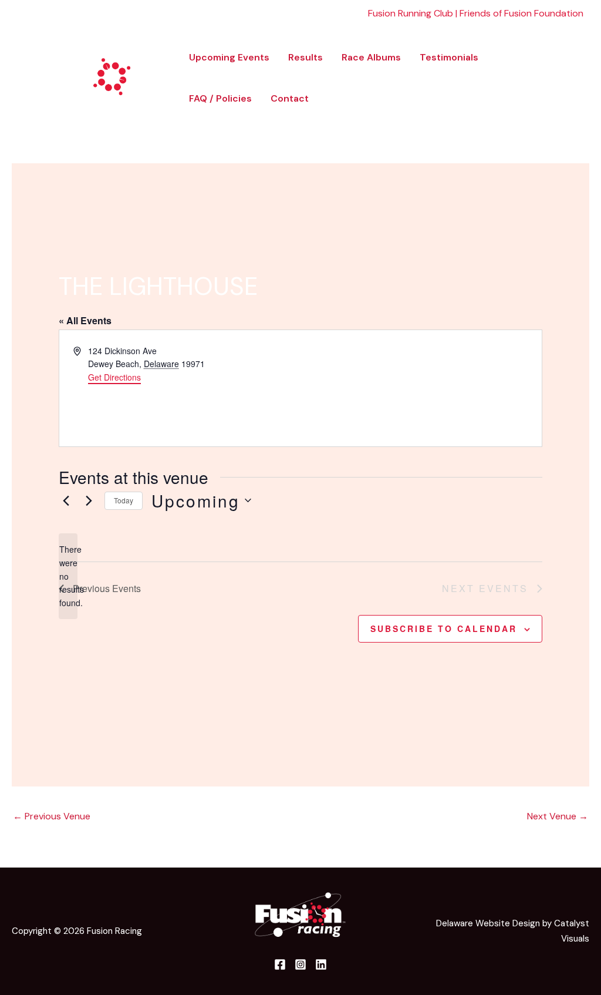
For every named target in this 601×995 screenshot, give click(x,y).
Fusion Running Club (410, 13)
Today (123, 500)
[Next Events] (89, 500)
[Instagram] (572, 70)
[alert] (68, 575)
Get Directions (114, 377)
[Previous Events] (66, 500)
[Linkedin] (554, 86)
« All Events (85, 320)
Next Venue (557, 816)
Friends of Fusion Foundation (521, 13)
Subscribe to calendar (443, 628)
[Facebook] (550, 70)
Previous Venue (51, 816)
